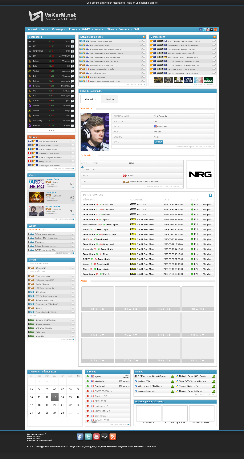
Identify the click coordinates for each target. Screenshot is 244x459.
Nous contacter (34, 436)
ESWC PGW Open (103, 391)
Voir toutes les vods (64, 253)
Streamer (38, 308)
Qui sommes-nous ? (36, 434)
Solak (65, 446)
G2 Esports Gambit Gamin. (151, 376)
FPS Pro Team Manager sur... (46, 296)
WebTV (86, 29)
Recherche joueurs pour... (45, 300)
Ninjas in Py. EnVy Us (190, 391)
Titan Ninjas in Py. (189, 386)
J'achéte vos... (40, 332)
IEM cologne (40, 292)
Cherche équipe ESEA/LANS (46, 304)
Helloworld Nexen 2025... (45, 280)
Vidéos (99, 29)
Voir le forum (67, 339)
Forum (73, 29)
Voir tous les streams (118, 424)
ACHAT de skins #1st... (44, 328)
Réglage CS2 (40, 268)
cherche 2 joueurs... (43, 284)
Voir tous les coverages (203, 84)
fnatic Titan (144, 381)
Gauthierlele (100, 386)
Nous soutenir (33, 438)
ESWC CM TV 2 (102, 411)
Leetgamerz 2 (101, 406)
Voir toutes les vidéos (63, 219)
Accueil (32, 29)
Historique (109, 99)
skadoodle (99, 381)
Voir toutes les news (134, 84)
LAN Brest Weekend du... (45, 288)
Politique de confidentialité (39, 440)
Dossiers (124, 29)
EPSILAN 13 (100, 401)
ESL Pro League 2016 (175, 423)
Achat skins (39, 336)
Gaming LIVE (101, 396)
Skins (110, 29)
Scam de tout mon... (43, 324)
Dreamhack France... (202, 423)
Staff (136, 29)
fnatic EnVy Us (146, 391)
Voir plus (207, 204)
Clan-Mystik (100, 416)
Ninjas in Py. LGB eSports (192, 376)
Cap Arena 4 (148, 423)
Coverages (58, 29)
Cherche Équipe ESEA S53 (45, 312)
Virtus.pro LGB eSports (149, 386)
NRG (131, 163)
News (44, 29)
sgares (98, 376)
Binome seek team (42, 276)
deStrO (56, 446)
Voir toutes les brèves (63, 168)
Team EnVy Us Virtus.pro (192, 381)
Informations (90, 99)
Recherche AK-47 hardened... (46, 320)
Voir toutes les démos (204, 395)
